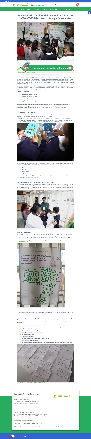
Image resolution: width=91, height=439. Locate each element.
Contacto (32, 426)
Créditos (59, 426)
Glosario (52, 426)
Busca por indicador (57, 4)
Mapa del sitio (37, 426)
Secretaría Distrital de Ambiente (27, 394)
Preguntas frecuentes (45, 426)
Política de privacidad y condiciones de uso (22, 426)
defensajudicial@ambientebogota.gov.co (30, 403)
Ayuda (56, 426)
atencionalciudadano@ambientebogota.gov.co (30, 401)
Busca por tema (68, 4)
